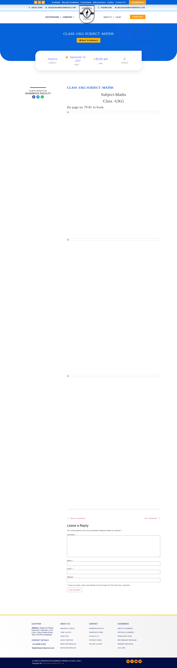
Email (70, 569)
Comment (71, 534)
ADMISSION (67, 17)
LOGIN (118, 17)
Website (70, 577)
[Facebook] (35, 2)
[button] (137, 2)
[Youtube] (43, 2)
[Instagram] (39, 2)
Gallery (110, 2)
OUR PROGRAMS (52, 17)
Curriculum (86, 2)
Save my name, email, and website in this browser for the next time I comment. (99, 585)
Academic (56, 2)
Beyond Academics (70, 2)
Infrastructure (99, 2)
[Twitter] (140, 661)
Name (70, 560)
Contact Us (121, 2)
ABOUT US (107, 17)
